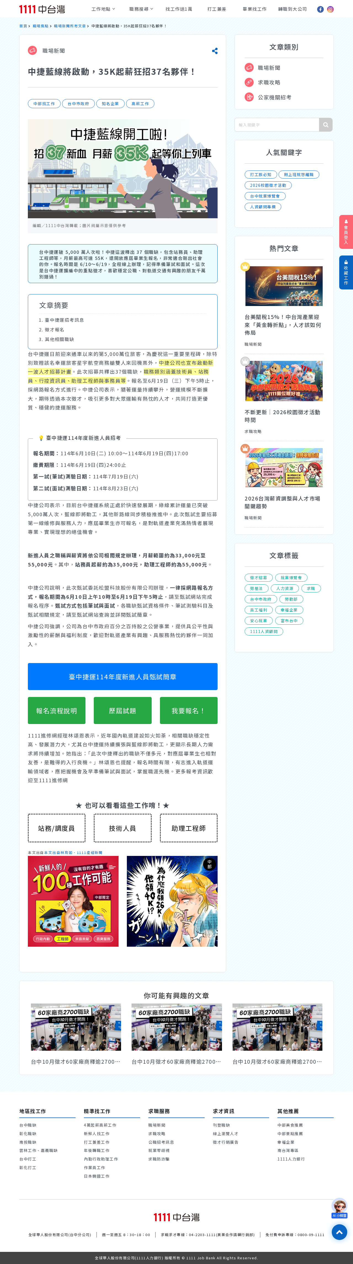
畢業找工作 (255, 9)
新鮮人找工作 (96, 1133)
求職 (311, 588)
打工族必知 (261, 174)
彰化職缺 (27, 1133)
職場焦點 (41, 25)
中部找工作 (44, 103)
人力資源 (284, 588)
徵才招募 (258, 577)
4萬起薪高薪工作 (100, 1125)
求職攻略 (269, 82)
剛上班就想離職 (299, 174)
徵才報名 (55, 329)
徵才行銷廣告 (226, 1142)
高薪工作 (140, 103)
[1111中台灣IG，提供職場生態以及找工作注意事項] (330, 9)
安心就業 (258, 620)
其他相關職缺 (59, 339)
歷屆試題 (122, 710)
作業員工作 (94, 1167)
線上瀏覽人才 (226, 1133)
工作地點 (102, 9)
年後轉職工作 (96, 1150)
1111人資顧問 (264, 631)
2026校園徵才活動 (268, 185)
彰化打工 (27, 1167)
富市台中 (289, 620)
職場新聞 (53, 50)
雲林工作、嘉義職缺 (38, 1150)
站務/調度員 (56, 828)
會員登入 (346, 234)
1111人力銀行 (291, 1159)
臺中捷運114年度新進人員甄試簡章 (123, 676)
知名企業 (110, 103)
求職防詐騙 (159, 1159)
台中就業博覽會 (265, 196)
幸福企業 (289, 610)
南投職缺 (27, 1142)
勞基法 (256, 588)
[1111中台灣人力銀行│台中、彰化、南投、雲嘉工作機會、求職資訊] (51, 9)
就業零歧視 (159, 1150)
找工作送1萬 (178, 9)
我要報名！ (189, 710)
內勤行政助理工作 (101, 1159)
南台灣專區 (288, 1150)
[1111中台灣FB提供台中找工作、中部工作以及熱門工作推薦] (320, 9)
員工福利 (258, 610)
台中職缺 (27, 1125)
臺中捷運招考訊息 (64, 319)
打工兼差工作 (96, 1142)
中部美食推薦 (290, 1125)
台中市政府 (78, 103)
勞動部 (291, 599)
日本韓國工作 (96, 1176)
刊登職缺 (221, 1125)
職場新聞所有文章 (70, 25)
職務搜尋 (139, 9)
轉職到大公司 (292, 9)
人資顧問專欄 (263, 206)
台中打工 (27, 1159)
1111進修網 (53, 780)
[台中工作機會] (176, 1217)
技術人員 (122, 828)
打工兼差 (217, 9)
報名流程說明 (56, 710)
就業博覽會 (291, 577)
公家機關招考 (275, 97)
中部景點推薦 (290, 1133)
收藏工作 (346, 275)
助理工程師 (189, 828)
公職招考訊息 (161, 1142)
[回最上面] (339, 1232)
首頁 (23, 25)
